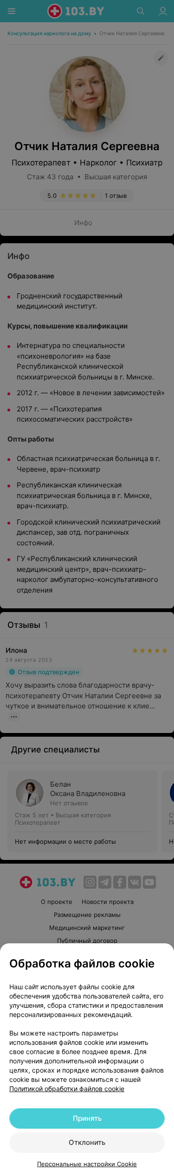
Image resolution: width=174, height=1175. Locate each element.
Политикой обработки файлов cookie (66, 1089)
